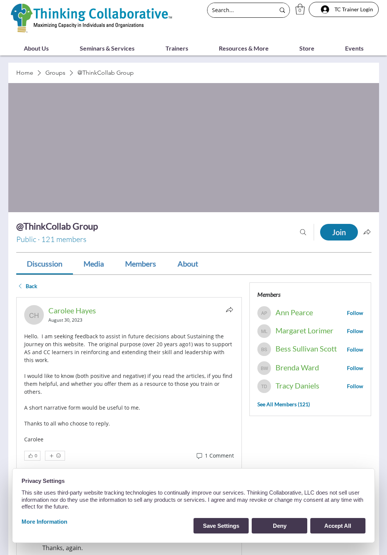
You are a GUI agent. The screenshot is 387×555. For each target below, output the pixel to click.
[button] (300, 9)
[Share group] (367, 231)
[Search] (303, 232)
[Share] (229, 309)
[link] (44, 263)
